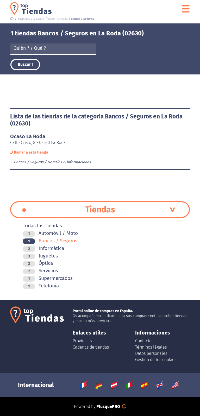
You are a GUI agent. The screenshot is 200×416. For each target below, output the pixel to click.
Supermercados (50, 278)
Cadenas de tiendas (91, 347)
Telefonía (43, 286)
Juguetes (43, 256)
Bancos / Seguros (52, 241)
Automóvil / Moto (53, 233)
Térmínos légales (151, 347)
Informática (46, 248)
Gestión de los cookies (155, 359)
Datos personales (151, 353)
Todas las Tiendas (42, 226)
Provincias (82, 340)
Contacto (143, 340)
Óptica (40, 263)
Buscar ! (25, 64)
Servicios (43, 271)
